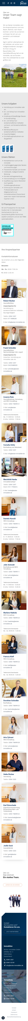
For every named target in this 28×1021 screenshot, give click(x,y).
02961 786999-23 (14, 662)
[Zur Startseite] (23, 3)
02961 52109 (10, 962)
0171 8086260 (12, 318)
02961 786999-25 (14, 705)
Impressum (14, 1012)
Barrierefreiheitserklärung (14, 1017)
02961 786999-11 (14, 571)
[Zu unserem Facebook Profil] (8, 3)
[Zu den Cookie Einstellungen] (3, 1017)
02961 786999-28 (14, 742)
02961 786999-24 (14, 618)
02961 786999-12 (14, 524)
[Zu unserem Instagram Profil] (11, 3)
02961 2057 (12, 316)
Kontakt (14, 1008)
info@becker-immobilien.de (16, 322)
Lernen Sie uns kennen (13, 885)
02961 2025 (12, 779)
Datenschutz (14, 1014)
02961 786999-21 (14, 404)
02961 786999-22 (14, 814)
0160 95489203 (12, 365)
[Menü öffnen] (4, 3)
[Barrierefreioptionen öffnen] (14, 3)
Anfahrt (14, 1010)
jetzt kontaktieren (12, 931)
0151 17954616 (12, 487)
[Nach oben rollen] (24, 1017)
